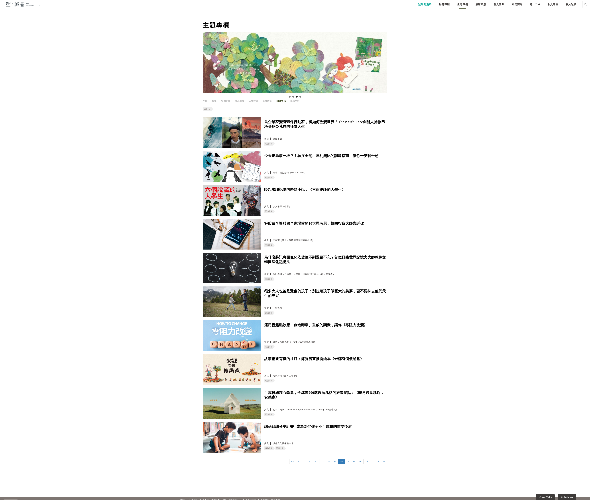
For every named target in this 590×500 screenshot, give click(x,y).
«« (292, 461)
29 (366, 461)
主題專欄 (462, 4)
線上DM (535, 4)
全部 (205, 101)
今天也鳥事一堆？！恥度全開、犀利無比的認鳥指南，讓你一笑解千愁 (321, 156)
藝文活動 (499, 4)
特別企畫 (225, 101)
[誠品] (20, 4)
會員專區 (552, 4)
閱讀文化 (281, 101)
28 (360, 461)
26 (347, 461)
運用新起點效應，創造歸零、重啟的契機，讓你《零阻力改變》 (316, 325)
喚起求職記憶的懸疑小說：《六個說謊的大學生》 (304, 190)
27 (354, 461)
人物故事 (253, 101)
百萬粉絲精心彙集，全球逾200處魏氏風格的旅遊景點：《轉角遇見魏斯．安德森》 (324, 395)
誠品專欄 (239, 101)
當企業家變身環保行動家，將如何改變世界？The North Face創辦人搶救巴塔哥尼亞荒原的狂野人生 (324, 124)
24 (335, 461)
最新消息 (481, 4)
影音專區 (444, 4)
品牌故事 (267, 101)
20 (310, 461)
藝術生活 (295, 101)
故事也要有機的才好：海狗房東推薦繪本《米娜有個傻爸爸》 (314, 359)
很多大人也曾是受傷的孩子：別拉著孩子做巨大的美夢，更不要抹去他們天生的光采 (325, 293)
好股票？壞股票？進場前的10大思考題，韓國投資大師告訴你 (314, 223)
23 (329, 461)
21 (316, 461)
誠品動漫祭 (425, 4)
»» (384, 461)
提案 (214, 101)
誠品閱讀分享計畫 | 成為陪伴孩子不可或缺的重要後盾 (308, 426)
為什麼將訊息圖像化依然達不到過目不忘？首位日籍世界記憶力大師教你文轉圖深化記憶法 (325, 259)
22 (322, 461)
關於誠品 (571, 4)
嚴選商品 (517, 4)
